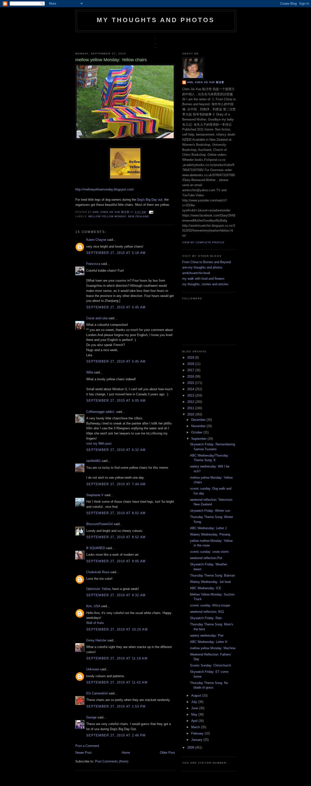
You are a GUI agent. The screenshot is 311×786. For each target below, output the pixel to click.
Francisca (93, 264)
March (196, 727)
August (196, 695)
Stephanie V (95, 495)
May (194, 714)
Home (126, 752)
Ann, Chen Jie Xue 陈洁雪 (111, 212)
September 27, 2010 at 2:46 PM (116, 735)
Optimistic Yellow (98, 589)
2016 (191, 376)
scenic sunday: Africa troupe (210, 605)
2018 (191, 364)
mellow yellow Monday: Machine (212, 648)
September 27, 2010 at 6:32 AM (116, 450)
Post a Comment (87, 746)
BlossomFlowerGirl (99, 524)
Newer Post (83, 752)
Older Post (167, 752)
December (199, 420)
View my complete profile (203, 242)
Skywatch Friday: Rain (206, 618)
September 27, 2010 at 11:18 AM (116, 658)
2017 (191, 370)
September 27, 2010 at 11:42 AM (116, 682)
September (199, 439)
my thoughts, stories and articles (205, 284)
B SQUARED (95, 548)
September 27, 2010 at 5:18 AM (116, 253)
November (199, 426)
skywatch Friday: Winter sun (210, 510)
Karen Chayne (96, 240)
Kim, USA (93, 606)
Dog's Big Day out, (150, 199)
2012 (191, 402)
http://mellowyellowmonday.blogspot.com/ (104, 189)
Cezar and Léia (96, 318)
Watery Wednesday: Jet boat (210, 582)
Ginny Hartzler (96, 640)
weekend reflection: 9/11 (207, 611)
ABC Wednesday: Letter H (208, 642)
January (197, 740)
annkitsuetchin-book (196, 273)
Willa (89, 372)
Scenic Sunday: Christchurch (210, 665)
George (91, 717)
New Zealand (138, 216)
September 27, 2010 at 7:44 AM (116, 484)
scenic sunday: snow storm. (210, 551)
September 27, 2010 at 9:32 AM (116, 595)
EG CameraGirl (97, 693)
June (195, 708)
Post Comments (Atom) (111, 761)
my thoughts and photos (156, 20)
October (197, 432)
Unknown (92, 669)
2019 (191, 357)
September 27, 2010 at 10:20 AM (117, 629)
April (195, 721)
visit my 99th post (99, 443)
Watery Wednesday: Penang (210, 534)
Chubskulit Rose (97, 572)
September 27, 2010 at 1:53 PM (116, 706)
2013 (191, 395)
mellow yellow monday (107, 216)
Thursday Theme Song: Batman (212, 575)
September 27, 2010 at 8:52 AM (116, 537)
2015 (191, 383)
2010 (191, 414)
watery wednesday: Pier (207, 635)
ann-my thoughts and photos (202, 267)
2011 (191, 408)
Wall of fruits (95, 623)
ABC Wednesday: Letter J (208, 528)
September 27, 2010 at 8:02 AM (116, 513)
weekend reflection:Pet (206, 558)
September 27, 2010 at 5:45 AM (116, 307)
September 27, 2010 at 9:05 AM (116, 561)
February (198, 733)
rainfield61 (93, 461)
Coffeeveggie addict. (100, 412)
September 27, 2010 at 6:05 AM (116, 400)
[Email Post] (150, 212)
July (194, 702)
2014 (191, 389)
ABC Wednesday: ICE (205, 588)
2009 (191, 747)
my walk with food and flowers (203, 278)
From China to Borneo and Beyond (206, 262)
